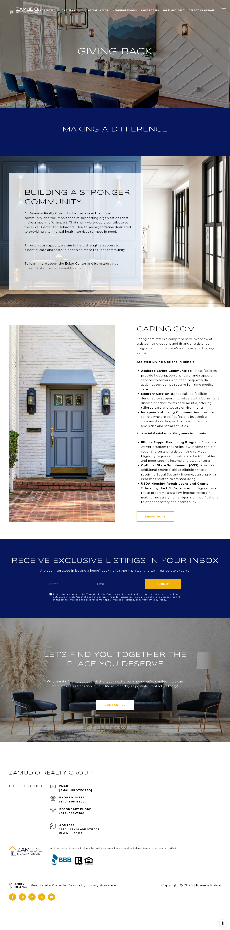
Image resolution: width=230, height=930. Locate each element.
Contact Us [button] (115, 705)
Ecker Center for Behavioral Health (52, 268)
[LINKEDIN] (32, 897)
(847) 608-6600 (72, 801)
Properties (46, 10)
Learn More (155, 516)
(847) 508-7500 (71, 813)
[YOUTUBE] (51, 897)
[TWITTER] (41, 897)
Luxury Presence (101, 885)
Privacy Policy (157, 599)
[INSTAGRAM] (22, 897)
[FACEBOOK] (12, 897)
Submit (163, 584)
